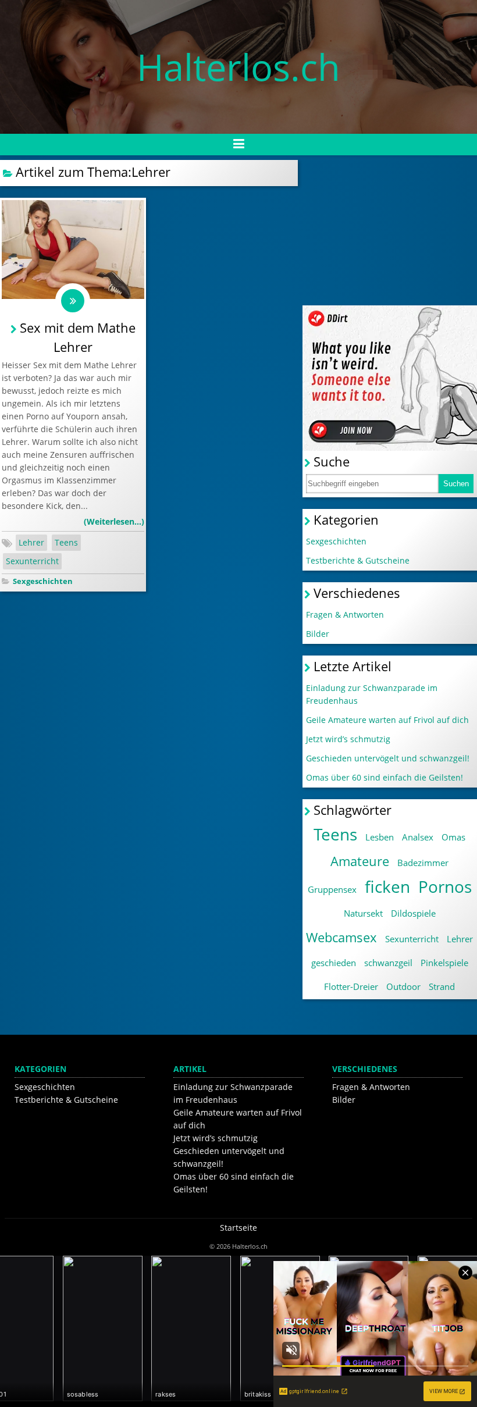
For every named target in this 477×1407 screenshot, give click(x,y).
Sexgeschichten (43, 581)
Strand (442, 986)
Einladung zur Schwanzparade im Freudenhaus (371, 694)
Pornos (445, 886)
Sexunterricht (32, 561)
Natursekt (363, 913)
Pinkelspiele (444, 962)
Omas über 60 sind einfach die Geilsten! (384, 777)
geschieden (333, 962)
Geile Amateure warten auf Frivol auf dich (387, 719)
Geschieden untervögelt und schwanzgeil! (387, 758)
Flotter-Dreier (351, 986)
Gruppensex (332, 889)
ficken (387, 886)
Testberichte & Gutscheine (358, 560)
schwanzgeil (388, 962)
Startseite (238, 1227)
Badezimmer (422, 862)
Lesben (379, 837)
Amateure (359, 861)
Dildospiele (413, 913)
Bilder (317, 633)
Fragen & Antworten (345, 614)
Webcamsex (341, 937)
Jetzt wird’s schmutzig (348, 739)
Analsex (417, 837)
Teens (66, 542)
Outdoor (403, 986)
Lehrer (31, 542)
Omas (453, 837)
